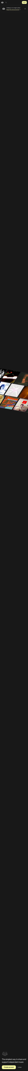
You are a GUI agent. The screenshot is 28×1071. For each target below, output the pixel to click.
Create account (9, 1067)
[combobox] (14, 2)
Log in (24, 2)
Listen (20, 1067)
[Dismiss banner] (25, 9)
